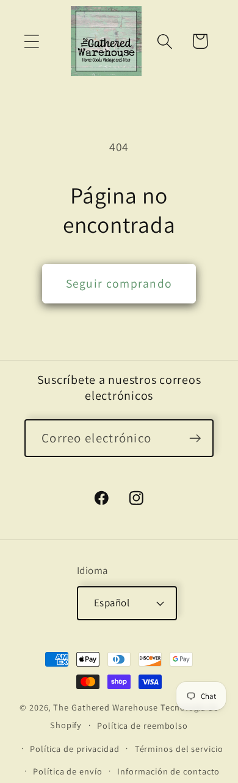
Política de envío (67, 771)
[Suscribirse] (195, 438)
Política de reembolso (142, 725)
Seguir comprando (119, 283)
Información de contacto (168, 771)
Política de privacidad (75, 748)
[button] (31, 41)
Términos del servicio (179, 748)
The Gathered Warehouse (105, 707)
